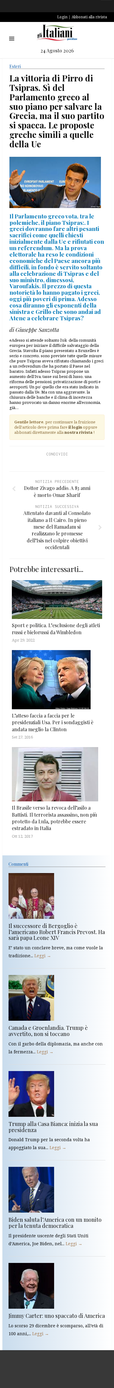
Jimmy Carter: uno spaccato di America (57, 1315)
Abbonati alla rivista (89, 17)
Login (62, 17)
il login (75, 427)
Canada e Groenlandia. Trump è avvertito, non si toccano (48, 1030)
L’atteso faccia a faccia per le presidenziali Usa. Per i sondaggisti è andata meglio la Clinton (52, 722)
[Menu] (12, 38)
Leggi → (42, 955)
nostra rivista (78, 432)
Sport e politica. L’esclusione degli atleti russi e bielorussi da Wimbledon (56, 628)
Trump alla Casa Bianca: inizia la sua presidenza (53, 1127)
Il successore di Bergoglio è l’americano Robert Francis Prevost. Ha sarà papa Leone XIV (57, 932)
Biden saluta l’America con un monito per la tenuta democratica (55, 1222)
